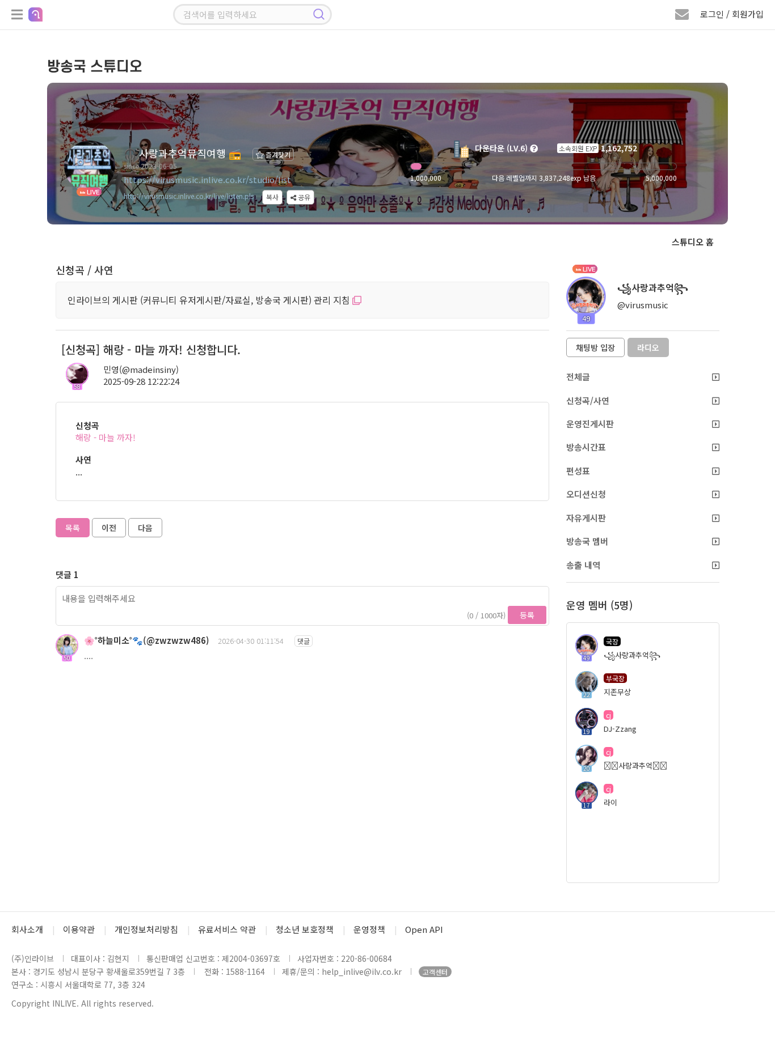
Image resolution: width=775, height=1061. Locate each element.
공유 (303, 197)
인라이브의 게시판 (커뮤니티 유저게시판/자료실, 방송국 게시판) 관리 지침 (210, 300)
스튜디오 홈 (693, 242)
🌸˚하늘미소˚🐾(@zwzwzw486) (146, 640)
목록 (72, 527)
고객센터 (435, 972)
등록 (527, 615)
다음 (145, 527)
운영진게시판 (590, 424)
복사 (272, 197)
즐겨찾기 (277, 154)
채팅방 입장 (595, 347)
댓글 (303, 641)
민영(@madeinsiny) (141, 369)
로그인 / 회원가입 (732, 14)
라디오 (648, 347)
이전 (109, 527)
